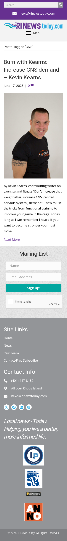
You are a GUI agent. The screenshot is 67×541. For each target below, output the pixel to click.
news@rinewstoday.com (37, 13)
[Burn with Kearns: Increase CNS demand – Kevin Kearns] (33, 135)
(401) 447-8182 (22, 380)
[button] (33, 288)
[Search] (60, 5)
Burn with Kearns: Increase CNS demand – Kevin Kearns (31, 70)
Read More (12, 239)
